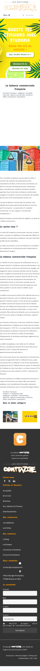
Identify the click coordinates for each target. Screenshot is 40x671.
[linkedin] (14, 481)
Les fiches (7, 528)
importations (21, 97)
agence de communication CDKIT (15, 650)
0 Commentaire (24, 395)
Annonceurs (10, 656)
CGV (31, 658)
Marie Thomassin (11, 93)
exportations (12, 97)
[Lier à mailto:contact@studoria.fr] (20, 563)
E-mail (6, 606)
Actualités (29, 93)
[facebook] (5, 481)
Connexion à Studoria (12, 549)
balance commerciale (17, 95)
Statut (6, 615)
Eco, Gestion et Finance (12, 506)
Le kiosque (7, 544)
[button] (4, 416)
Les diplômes (8, 522)
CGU (35, 658)
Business (6, 501)
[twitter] (9, 481)
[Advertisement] (20, 119)
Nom (4, 598)
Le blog (6, 539)
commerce (28, 95)
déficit (5, 97)
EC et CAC (7, 496)
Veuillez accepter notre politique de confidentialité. (20, 625)
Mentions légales (21, 656)
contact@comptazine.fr (13, 567)
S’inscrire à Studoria (11, 555)
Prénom (6, 589)
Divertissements (9, 511)
